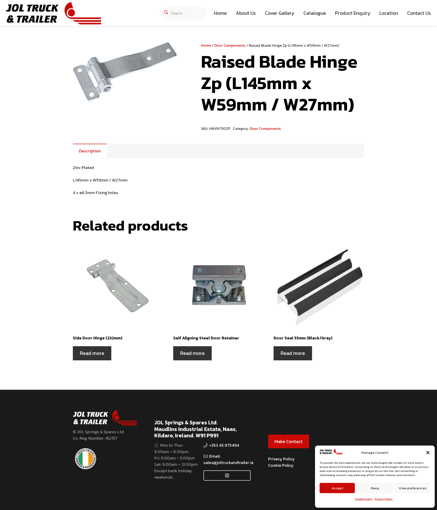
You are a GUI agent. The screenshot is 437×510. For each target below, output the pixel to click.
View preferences (412, 488)
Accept (337, 488)
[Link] (53, 13)
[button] (428, 452)
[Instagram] (227, 475)
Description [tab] (90, 151)
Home (206, 45)
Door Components (229, 45)
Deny (375, 488)
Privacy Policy (384, 499)
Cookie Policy (363, 499)
